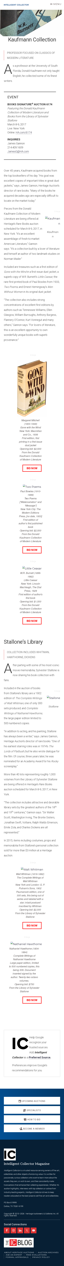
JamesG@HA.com (18, 151)
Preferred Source (39, 1057)
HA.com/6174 (24, 132)
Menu (57, 4)
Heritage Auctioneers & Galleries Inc (41, 1214)
